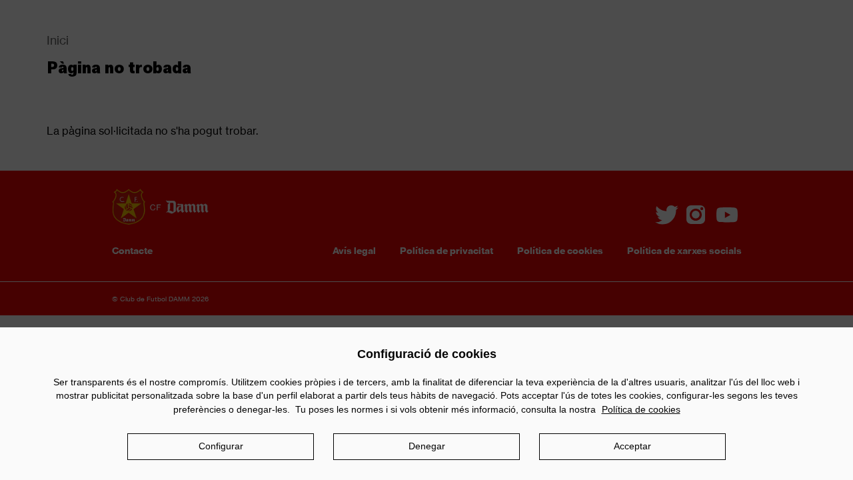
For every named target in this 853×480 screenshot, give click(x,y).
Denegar (427, 446)
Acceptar (632, 446)
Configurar (221, 446)
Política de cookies (641, 409)
